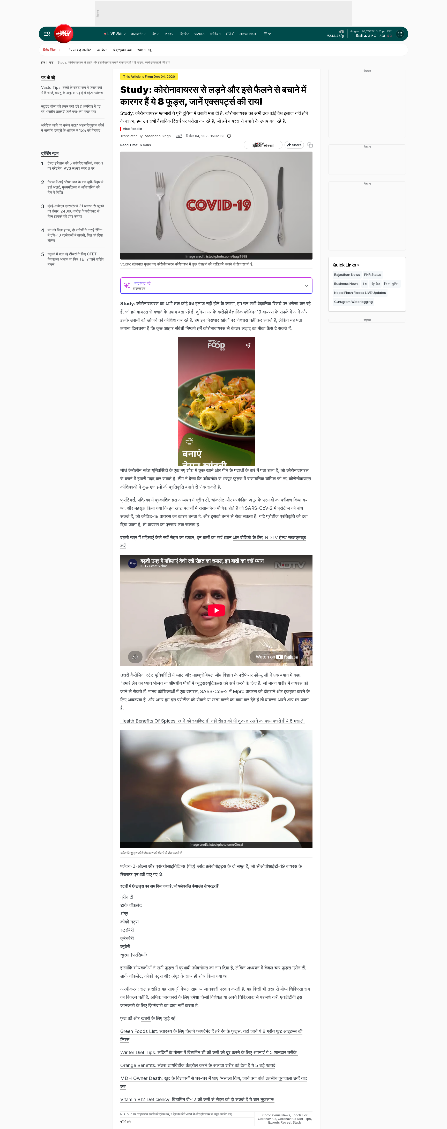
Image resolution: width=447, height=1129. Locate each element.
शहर (168, 34)
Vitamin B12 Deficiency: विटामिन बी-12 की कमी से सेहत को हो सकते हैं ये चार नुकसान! (197, 1099)
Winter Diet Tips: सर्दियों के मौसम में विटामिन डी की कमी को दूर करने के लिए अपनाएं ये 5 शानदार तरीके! (209, 1052)
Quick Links (344, 265)
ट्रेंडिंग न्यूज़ (49, 153)
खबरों (146, 1018)
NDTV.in (126, 1114)
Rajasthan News (347, 274)
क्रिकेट (184, 34)
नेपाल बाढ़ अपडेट (80, 50)
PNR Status (373, 274)
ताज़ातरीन (137, 34)
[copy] (310, 145)
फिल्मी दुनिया (391, 283)
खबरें (179, 136)
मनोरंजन (215, 34)
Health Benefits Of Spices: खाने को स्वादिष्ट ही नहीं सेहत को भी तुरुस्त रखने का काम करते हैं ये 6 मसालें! (212, 721)
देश (154, 34)
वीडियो (230, 34)
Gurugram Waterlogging (353, 302)
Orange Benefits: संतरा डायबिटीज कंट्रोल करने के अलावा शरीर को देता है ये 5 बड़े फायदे (197, 1065)
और (236, 537)
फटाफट (200, 34)
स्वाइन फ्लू (144, 50)
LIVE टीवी (115, 34)
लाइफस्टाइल (248, 34)
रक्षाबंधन (102, 50)
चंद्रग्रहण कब (122, 50)
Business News (346, 283)
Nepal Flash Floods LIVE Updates (360, 293)
